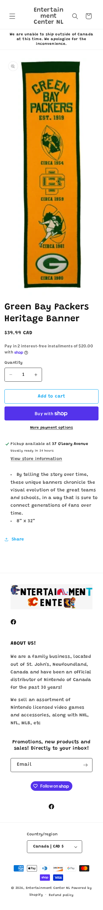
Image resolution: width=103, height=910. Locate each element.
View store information (36, 459)
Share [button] (18, 539)
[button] (12, 16)
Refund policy (61, 895)
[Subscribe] (85, 765)
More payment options (51, 428)
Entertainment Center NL (48, 888)
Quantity (13, 363)
